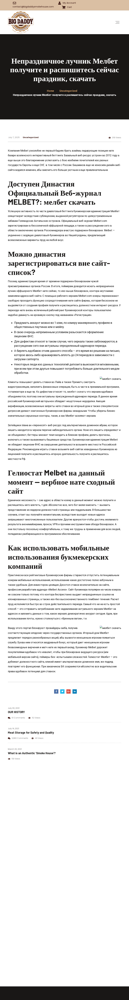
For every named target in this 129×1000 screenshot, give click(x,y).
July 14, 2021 (13, 728)
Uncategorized (31, 137)
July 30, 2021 (14, 708)
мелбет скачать (76, 391)
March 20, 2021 (15, 749)
